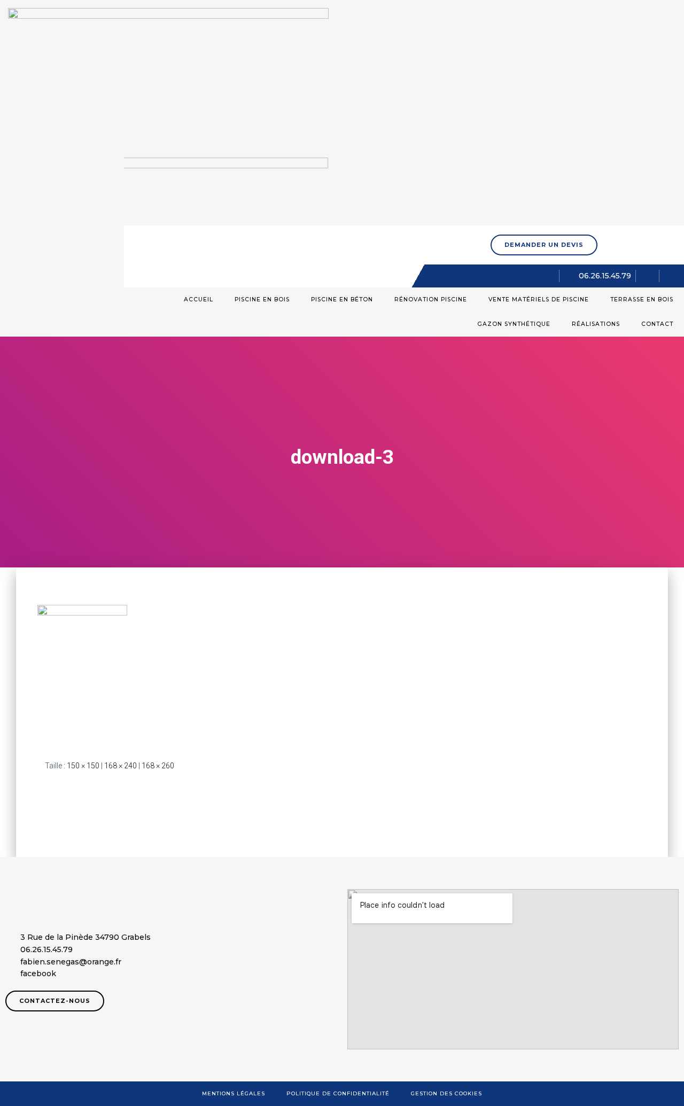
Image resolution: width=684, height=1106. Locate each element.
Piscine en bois (262, 299)
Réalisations (596, 324)
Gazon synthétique (513, 324)
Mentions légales (233, 1093)
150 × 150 (83, 765)
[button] (544, 245)
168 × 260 (158, 765)
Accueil (198, 299)
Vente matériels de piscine (538, 299)
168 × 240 (120, 765)
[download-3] (82, 673)
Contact (657, 324)
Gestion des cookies (446, 1093)
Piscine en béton (342, 299)
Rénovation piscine (430, 299)
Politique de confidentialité (338, 1093)
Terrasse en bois (641, 299)
